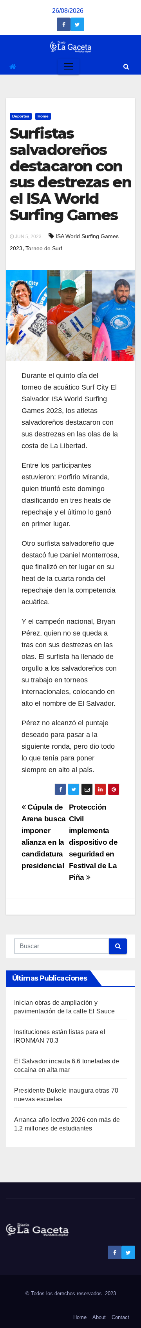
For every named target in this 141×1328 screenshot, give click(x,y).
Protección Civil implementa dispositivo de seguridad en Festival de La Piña (93, 842)
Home (43, 116)
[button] (126, 67)
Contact (120, 1317)
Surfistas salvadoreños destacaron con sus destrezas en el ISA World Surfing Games (70, 174)
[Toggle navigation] (69, 67)
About (99, 1317)
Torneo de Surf (43, 248)
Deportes (20, 116)
